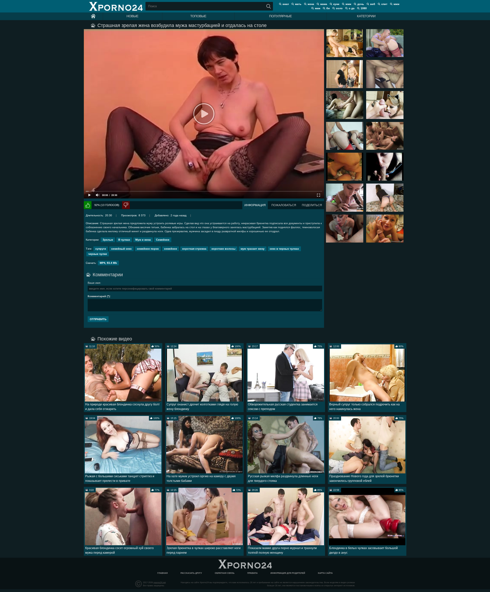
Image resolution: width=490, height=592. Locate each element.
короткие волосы (223, 248)
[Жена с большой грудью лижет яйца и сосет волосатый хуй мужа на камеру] (344, 167)
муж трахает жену (253, 248)
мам (317, 8)
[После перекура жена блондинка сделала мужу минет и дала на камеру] (384, 229)
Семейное (162, 239)
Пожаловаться (283, 205)
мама (323, 4)
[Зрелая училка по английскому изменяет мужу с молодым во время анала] (344, 136)
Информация (255, 205)
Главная (162, 573)
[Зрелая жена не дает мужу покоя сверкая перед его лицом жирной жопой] (384, 43)
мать (298, 4)
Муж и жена (143, 239)
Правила (252, 573)
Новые (132, 16)
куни (336, 4)
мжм (396, 4)
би (328, 8)
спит (384, 4)
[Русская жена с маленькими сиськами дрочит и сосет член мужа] (344, 229)
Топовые (198, 16)
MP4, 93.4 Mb (108, 262)
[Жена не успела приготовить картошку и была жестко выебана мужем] (384, 136)
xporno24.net (160, 582)
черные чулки (97, 253)
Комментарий (97, 296)
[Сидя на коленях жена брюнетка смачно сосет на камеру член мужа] (384, 167)
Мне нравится (87, 205)
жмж (348, 4)
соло (339, 8)
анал (286, 4)
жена (311, 4)
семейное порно (148, 248)
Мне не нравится (126, 205)
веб (372, 4)
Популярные (280, 16)
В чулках (124, 239)
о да (351, 8)
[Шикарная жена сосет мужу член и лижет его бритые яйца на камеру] (384, 105)
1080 (364, 8)
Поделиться (312, 205)
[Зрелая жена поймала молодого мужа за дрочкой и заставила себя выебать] (344, 74)
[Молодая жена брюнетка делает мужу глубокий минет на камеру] (344, 198)
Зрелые (108, 239)
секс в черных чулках (284, 248)
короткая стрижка (194, 248)
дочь (360, 4)
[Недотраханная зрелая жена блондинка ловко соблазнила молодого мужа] (344, 43)
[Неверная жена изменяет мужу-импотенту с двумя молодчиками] (384, 74)
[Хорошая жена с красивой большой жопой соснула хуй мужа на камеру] (384, 198)
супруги (100, 248)
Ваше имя (94, 282)
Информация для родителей (287, 573)
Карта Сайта (325, 573)
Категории (366, 16)
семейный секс (121, 248)
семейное (170, 248)
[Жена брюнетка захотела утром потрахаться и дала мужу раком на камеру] (344, 105)
